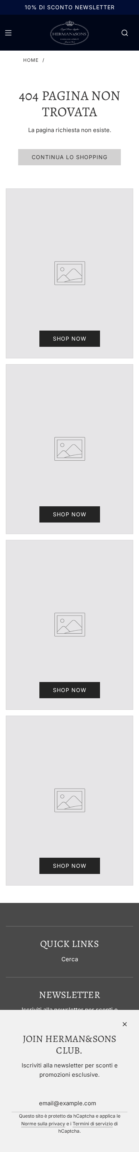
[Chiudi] (124, 1024)
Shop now (69, 338)
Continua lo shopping (69, 157)
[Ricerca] (124, 32)
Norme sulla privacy (43, 1124)
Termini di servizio (93, 1124)
